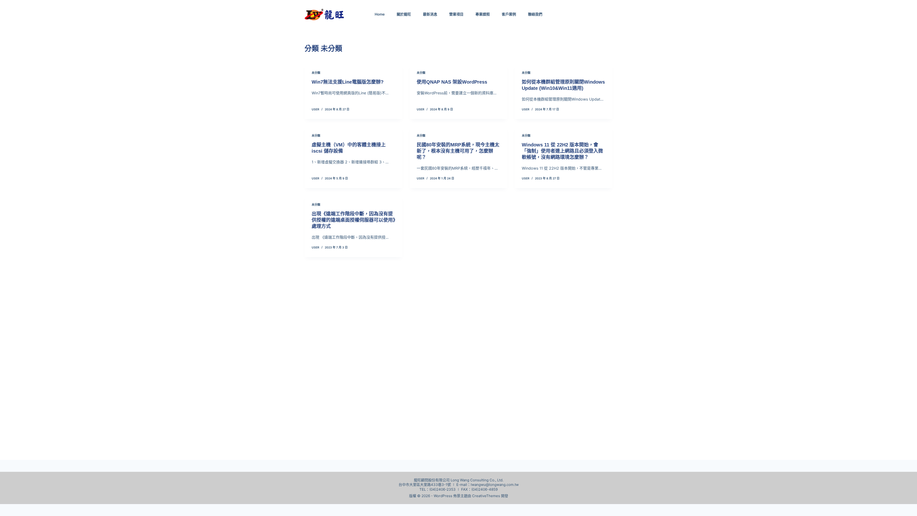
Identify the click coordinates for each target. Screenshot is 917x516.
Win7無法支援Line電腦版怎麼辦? (348, 82)
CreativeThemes (486, 496)
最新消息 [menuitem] (430, 14)
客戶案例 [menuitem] (509, 14)
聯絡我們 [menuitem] (535, 14)
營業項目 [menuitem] (456, 14)
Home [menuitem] (380, 14)
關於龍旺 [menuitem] (404, 14)
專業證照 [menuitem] (482, 14)
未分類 (316, 73)
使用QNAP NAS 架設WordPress (452, 82)
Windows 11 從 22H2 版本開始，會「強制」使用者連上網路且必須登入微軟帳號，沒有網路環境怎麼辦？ (562, 151)
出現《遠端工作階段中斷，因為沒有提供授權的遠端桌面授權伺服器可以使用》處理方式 (353, 220)
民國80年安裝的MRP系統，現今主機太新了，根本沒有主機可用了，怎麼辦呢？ (458, 151)
